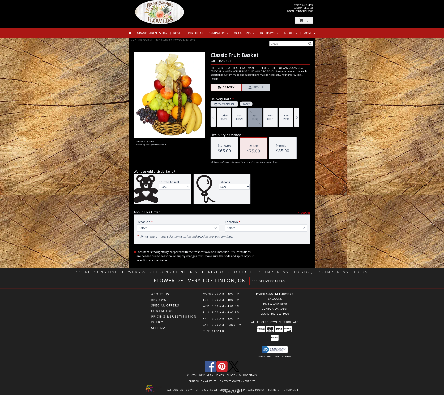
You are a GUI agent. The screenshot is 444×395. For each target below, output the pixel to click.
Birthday (195, 33)
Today (246, 104)
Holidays (267, 33)
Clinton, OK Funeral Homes (205, 375)
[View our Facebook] (210, 370)
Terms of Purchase (282, 389)
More (308, 33)
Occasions (242, 33)
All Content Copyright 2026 (187, 389)
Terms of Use (232, 392)
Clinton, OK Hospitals (242, 375)
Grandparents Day (152, 33)
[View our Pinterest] (222, 370)
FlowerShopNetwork (224, 389)
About (289, 33)
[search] (310, 44)
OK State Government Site (237, 381)
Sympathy (217, 33)
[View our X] (233, 370)
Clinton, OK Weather (203, 381)
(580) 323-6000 (304, 11)
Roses (177, 33)
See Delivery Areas (268, 281)
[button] (304, 20)
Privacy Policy (254, 389)
